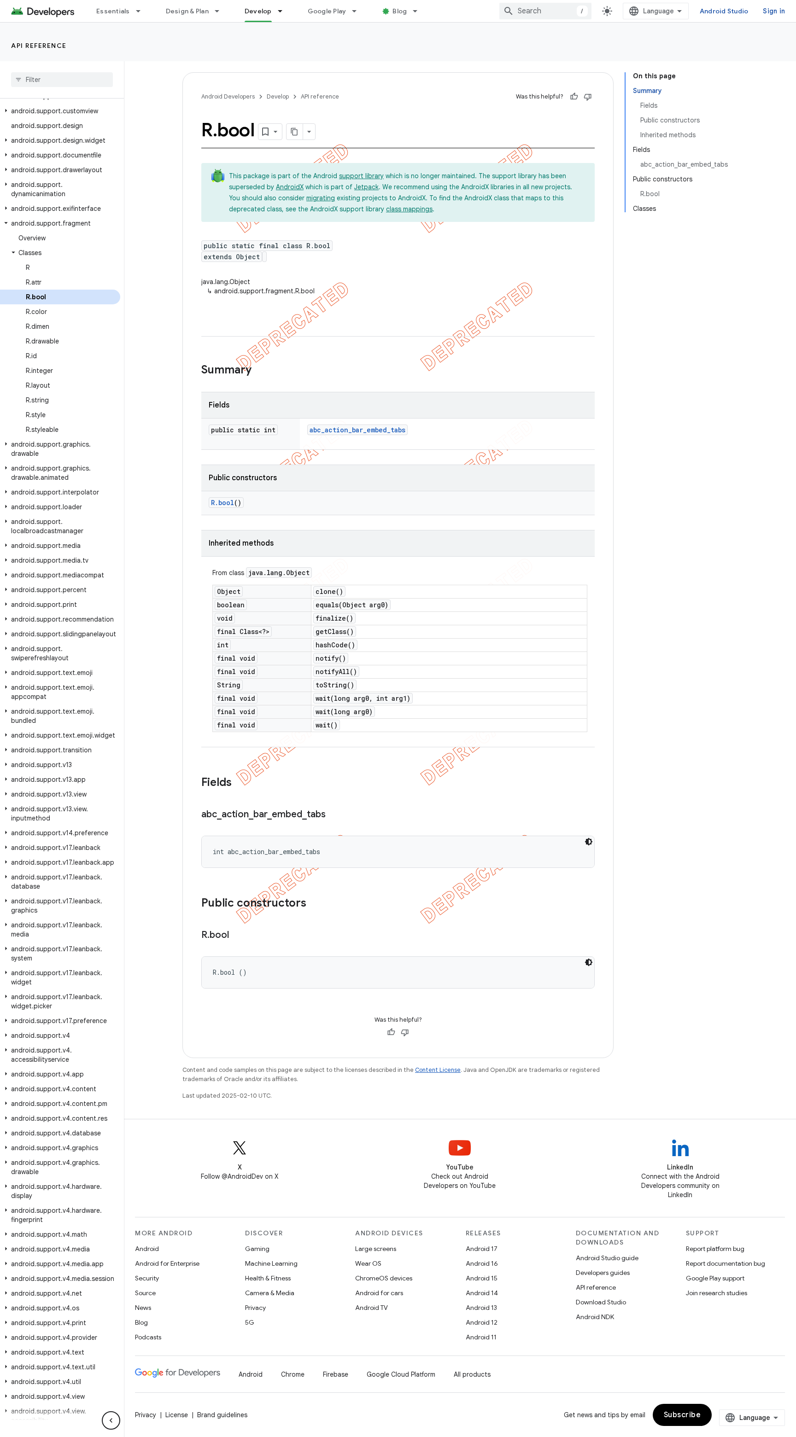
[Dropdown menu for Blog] (419, 11)
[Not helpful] (588, 97)
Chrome (292, 1374)
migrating (320, 198)
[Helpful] (574, 97)
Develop (258, 11)
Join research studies (716, 1293)
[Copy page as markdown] (295, 132)
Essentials (113, 11)
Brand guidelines (222, 1415)
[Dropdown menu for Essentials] (142, 11)
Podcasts (148, 1337)
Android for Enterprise (167, 1263)
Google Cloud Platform (401, 1374)
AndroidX (290, 187)
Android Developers (228, 96)
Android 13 (481, 1307)
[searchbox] (62, 79)
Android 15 (482, 1278)
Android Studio (724, 11)
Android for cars (379, 1293)
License (176, 1415)
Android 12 (482, 1322)
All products (472, 1374)
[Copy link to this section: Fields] (241, 783)
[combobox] (545, 11)
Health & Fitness (268, 1278)
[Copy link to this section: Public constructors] (315, 903)
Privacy (255, 1307)
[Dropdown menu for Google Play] (358, 11)
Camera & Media (269, 1293)
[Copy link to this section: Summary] (261, 370)
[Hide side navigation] (111, 1420)
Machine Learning (271, 1263)
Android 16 (482, 1263)
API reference (39, 45)
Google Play (327, 11)
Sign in (774, 11)
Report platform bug (715, 1249)
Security (147, 1278)
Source (145, 1293)
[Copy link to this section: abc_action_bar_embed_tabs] (335, 814)
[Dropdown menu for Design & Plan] (221, 11)
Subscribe (682, 1415)
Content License (438, 1070)
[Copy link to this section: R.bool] (238, 935)
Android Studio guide (607, 1258)
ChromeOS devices (383, 1278)
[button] (60, 111)
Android (147, 1249)
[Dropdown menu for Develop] (284, 11)
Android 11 (481, 1337)
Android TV (371, 1307)
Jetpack (366, 187)
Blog (399, 11)
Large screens (375, 1249)
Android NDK (595, 1317)
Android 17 (482, 1249)
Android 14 (482, 1293)
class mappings (409, 209)
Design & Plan (187, 11)
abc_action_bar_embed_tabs (357, 429)
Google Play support (715, 1278)
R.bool (222, 502)
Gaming (257, 1249)
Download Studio (601, 1302)
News (143, 1307)
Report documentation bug (725, 1263)
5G (249, 1322)
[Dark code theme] (588, 841)
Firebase (335, 1374)
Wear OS (368, 1263)
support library (361, 176)
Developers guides (603, 1272)
